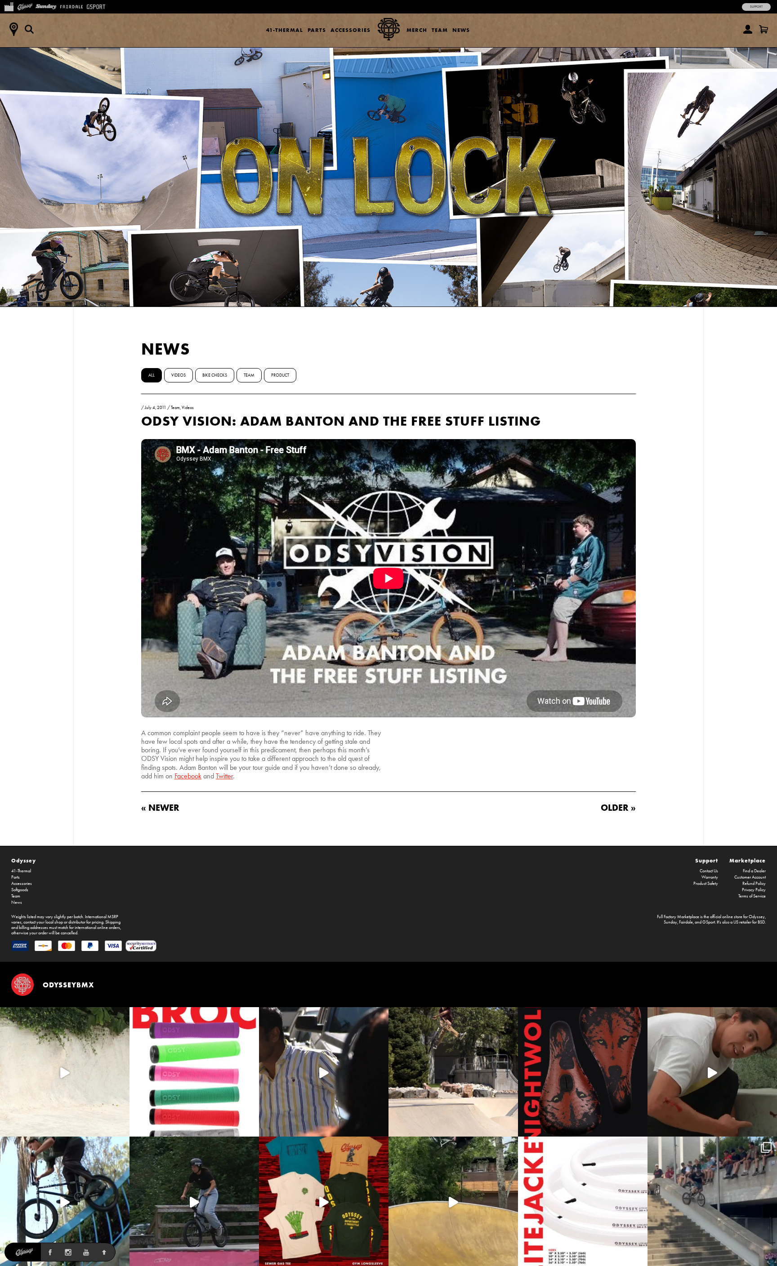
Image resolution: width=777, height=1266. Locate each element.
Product (280, 375)
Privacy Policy (754, 890)
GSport (708, 922)
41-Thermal (284, 30)
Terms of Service (752, 896)
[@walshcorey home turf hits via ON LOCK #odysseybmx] (65, 1072)
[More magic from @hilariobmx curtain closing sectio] (712, 1072)
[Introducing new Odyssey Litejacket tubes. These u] (583, 1201)
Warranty (709, 877)
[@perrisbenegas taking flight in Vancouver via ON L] (194, 1201)
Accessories (350, 30)
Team (440, 30)
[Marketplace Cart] (764, 29)
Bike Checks (214, 375)
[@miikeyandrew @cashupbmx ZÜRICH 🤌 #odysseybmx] (712, 1201)
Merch (416, 30)
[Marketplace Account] (748, 29)
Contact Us (709, 871)
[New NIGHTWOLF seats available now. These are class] (583, 1072)
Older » (618, 807)
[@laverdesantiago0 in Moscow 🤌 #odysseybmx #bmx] (453, 1201)
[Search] (29, 29)
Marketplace (747, 860)
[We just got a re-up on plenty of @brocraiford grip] (194, 1072)
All (151, 375)
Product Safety (705, 883)
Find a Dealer (754, 871)
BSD (761, 922)
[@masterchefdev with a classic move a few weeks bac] (453, 1072)
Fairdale (686, 922)
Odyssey (23, 860)
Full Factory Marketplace (678, 917)
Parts (317, 30)
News (461, 30)
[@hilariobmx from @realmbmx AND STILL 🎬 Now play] (323, 1072)
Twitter (224, 776)
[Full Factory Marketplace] (8, 6)
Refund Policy (754, 883)
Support (756, 7)
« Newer (160, 807)
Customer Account (750, 877)
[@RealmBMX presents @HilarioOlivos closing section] (65, 1201)
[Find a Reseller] (13, 29)
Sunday (670, 922)
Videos (178, 375)
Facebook (187, 776)
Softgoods (19, 890)
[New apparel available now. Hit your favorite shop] (323, 1201)
